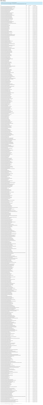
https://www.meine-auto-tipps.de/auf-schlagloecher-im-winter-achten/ (6, 249)
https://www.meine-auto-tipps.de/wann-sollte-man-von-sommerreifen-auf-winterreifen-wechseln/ (8, 240)
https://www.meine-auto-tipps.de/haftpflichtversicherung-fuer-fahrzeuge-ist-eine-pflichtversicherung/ (8, 336)
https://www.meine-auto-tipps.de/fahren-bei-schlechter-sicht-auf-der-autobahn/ (7, 245)
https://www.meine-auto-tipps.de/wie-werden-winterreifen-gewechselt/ (6, 94)
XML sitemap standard (14, 2)
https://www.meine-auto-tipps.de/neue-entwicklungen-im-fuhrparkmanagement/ (7, 340)
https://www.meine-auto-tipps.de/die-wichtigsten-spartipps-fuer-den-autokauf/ (7, 323)
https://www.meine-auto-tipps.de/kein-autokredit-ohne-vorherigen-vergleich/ (6, 350)
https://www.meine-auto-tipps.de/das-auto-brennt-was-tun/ (5, 311)
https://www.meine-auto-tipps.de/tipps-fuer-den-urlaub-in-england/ (6, 110)
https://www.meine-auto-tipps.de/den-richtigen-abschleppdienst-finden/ (6, 127)
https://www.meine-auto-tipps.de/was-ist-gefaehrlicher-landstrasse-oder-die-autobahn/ (7, 72)
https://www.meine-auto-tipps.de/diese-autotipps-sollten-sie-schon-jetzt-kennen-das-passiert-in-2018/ (8, 320)
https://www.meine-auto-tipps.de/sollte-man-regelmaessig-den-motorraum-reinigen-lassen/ (7, 76)
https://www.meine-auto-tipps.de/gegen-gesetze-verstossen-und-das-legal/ (6, 31)
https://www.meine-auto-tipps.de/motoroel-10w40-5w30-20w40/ (6, 102)
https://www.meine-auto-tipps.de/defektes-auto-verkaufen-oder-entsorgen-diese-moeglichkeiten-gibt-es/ (9, 345)
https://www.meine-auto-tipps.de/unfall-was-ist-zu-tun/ (5, 378)
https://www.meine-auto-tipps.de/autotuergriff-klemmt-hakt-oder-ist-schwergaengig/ (7, 253)
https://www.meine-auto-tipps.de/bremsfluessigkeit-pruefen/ (5, 155)
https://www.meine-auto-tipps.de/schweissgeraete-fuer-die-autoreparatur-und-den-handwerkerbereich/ (8, 291)
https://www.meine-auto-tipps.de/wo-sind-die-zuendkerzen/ (5, 119)
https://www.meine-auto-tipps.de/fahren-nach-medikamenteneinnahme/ (6, 282)
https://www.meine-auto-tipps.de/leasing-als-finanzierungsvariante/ (6, 357)
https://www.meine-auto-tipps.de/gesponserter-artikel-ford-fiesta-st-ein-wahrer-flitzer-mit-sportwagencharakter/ (9, 207)
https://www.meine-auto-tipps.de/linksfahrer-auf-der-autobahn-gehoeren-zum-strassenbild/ (8, 235)
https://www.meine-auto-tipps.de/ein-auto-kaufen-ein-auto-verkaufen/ (6, 77)
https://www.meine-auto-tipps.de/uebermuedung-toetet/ (5, 46)
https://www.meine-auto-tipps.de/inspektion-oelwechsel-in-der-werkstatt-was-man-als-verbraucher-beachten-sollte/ (9, 354)
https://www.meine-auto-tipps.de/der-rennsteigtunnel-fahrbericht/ (6, 227)
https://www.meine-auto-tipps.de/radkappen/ (4, 295)
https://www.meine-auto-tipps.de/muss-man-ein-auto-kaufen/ (5, 177)
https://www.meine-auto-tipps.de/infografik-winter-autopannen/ (5, 218)
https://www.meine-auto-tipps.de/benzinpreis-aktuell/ (5, 113)
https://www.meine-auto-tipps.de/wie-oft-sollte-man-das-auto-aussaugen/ (6, 273)
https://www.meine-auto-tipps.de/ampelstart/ (4, 169)
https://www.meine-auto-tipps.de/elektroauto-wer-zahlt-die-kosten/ (6, 223)
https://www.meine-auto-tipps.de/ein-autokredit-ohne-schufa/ (5, 160)
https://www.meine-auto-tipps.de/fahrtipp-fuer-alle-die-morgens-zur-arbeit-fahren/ (7, 9)
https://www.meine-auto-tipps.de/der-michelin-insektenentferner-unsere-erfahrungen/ (7, 290)
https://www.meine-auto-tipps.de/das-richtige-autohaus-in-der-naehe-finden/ (6, 186)
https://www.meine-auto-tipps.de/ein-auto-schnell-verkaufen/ (5, 181)
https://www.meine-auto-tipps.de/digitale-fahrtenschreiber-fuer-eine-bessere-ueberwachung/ (8, 35)
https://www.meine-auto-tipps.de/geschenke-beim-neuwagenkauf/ (6, 214)
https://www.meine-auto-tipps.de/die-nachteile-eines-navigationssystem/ (6, 106)
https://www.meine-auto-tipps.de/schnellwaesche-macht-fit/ (5, 151)
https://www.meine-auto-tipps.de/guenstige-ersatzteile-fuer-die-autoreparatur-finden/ (7, 134)
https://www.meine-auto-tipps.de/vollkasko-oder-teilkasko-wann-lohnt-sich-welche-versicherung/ (8, 210)
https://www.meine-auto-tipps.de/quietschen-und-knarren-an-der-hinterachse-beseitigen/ (7, 239)
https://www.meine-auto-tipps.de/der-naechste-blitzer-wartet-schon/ (6, 341)
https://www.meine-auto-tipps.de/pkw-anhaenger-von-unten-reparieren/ (6, 353)
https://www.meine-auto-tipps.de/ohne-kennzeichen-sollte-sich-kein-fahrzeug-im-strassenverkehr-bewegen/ (9, 256)
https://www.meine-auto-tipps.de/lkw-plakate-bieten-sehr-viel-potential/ (6, 232)
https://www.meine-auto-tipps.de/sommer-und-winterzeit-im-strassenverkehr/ (6, 203)
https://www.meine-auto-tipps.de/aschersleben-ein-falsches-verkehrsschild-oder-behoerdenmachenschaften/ (9, 215)
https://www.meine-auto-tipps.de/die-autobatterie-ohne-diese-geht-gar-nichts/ (6, 261)
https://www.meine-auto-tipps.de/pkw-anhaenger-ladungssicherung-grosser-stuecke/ (7, 224)
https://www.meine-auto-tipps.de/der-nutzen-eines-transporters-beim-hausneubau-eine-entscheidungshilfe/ (9, 390)
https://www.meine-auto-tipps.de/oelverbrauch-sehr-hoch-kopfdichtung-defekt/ (7, 324)
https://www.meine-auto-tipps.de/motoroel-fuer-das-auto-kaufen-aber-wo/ (6, 266)
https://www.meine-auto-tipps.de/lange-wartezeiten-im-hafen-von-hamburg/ (6, 51)
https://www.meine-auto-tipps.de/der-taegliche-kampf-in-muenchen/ (6, 10)
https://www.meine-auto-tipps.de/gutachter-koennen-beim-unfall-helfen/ (6, 298)
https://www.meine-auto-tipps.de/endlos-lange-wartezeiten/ (5, 38)
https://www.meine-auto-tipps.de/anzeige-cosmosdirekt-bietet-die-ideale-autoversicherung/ (8, 315)
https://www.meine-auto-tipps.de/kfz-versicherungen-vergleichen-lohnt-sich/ (6, 101)
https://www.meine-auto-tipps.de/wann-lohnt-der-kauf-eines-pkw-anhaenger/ (6, 319)
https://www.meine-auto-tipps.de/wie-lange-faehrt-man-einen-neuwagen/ (6, 197)
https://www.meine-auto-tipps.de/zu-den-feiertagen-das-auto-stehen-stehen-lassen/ (7, 392)
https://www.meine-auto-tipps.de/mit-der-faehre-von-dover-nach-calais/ (6, 42)
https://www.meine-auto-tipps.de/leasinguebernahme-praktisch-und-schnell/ (6, 131)
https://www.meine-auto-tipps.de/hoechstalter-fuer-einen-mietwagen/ (6, 189)
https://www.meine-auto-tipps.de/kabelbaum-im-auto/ (5, 172)
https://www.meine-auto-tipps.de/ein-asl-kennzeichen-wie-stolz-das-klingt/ (6, 13)
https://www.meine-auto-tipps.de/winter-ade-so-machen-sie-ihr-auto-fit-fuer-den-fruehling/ (8, 391)
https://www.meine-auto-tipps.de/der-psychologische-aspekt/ (5, 25)
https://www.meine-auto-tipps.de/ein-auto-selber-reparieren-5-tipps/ (6, 274)
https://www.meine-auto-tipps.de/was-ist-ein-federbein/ (5, 118)
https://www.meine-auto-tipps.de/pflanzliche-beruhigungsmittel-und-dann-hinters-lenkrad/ (8, 333)
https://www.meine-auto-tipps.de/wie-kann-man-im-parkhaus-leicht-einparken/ (7, 257)
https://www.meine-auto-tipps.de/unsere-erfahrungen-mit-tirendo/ (6, 383)
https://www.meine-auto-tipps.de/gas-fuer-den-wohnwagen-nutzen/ (6, 344)
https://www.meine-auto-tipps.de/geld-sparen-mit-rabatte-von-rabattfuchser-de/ (7, 98)
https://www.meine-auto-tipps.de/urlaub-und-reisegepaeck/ (5, 39)
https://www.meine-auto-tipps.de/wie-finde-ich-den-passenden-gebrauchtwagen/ (7, 302)
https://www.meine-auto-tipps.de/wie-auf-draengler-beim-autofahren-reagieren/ (7, 395)
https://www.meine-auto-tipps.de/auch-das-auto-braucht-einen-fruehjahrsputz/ (7, 219)
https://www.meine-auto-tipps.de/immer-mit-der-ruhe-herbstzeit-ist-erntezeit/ (6, 294)
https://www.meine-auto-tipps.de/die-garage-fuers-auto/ (5, 136)
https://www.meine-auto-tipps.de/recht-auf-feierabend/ (5, 30)
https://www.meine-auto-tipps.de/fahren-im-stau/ (4, 147)
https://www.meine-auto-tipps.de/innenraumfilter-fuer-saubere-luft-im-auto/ (6, 148)
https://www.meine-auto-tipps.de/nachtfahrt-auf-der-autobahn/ (5, 165)
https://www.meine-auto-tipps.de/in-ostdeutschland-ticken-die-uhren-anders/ (6, 14)
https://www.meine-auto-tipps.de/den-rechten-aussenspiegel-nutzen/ (6, 122)
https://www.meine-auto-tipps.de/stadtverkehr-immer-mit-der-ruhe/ (6, 135)
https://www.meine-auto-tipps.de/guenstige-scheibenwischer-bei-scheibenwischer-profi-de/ (8, 84)
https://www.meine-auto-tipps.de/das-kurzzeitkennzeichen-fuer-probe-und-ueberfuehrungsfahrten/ (8, 308)
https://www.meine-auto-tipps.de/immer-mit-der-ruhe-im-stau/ (5, 198)
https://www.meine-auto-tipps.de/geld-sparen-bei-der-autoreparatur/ (6, 277)
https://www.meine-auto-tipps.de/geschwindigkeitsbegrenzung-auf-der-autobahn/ (7, 123)
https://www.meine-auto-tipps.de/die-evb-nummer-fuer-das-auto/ (6, 278)
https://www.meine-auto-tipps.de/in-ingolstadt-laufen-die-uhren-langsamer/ (6, 52)
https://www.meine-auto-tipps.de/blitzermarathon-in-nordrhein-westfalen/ (6, 89)
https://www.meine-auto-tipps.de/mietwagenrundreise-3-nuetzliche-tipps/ (6, 220)
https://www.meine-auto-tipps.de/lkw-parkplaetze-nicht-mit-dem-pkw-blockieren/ (7, 312)
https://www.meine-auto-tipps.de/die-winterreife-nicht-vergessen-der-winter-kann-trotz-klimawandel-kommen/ (9, 349)
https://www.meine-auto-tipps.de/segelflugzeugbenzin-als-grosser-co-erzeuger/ (7, 371)
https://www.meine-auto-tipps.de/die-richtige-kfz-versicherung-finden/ (6, 114)
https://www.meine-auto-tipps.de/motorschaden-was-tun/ (5, 370)
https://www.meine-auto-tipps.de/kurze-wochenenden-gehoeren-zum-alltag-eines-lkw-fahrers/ (8, 34)
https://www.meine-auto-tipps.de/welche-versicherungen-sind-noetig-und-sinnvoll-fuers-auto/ (8, 329)
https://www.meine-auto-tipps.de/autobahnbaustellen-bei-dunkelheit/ (6, 81)
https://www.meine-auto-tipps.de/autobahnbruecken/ (5, 157)
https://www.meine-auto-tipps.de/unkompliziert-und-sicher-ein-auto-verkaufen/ (7, 173)
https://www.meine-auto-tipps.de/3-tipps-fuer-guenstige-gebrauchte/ (6, 269)
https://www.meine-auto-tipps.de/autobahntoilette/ (4, 105)
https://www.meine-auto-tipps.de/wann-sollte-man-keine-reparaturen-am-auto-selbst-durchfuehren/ (8, 231)
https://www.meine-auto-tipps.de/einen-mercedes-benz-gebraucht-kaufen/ (6, 152)
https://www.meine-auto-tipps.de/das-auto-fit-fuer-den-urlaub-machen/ (6, 164)
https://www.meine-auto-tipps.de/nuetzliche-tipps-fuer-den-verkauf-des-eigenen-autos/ (7, 265)
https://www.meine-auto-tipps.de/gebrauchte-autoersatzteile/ (5, 115)
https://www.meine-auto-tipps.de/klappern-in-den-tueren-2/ (5, 387)
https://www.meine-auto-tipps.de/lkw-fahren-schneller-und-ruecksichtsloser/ (6, 244)
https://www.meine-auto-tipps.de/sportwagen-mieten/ (5, 374)
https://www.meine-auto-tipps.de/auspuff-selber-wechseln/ (5, 202)
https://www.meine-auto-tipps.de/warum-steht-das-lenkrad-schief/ (6, 93)
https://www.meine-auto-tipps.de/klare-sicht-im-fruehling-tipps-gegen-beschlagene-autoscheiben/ (8, 400)
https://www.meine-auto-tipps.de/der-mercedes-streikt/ (5, 60)
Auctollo (25, 3)
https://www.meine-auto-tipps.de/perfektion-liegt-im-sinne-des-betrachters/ (6, 358)
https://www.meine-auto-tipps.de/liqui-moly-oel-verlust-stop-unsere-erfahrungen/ (7, 287)
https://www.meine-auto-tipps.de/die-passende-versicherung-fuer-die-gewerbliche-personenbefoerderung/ (9, 386)
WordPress (10, 3)
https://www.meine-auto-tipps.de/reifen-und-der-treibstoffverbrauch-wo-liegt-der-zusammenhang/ (8, 139)
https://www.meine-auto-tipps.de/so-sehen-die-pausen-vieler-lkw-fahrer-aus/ (6, 17)
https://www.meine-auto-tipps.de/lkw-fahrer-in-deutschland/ (5, 59)
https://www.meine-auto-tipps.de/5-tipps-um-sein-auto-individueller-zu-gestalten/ (7, 303)
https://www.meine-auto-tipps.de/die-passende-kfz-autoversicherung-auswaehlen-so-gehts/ (7, 365)
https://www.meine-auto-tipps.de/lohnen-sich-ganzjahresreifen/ (5, 80)
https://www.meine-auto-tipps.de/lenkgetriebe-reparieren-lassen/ (5, 73)
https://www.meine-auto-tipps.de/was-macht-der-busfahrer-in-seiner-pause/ (6, 22)
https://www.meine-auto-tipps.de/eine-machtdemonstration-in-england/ (6, 55)
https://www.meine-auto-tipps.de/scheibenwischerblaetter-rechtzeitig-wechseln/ (7, 375)
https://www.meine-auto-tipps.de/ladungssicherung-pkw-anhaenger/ (6, 126)
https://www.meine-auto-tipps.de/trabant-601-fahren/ (5, 144)
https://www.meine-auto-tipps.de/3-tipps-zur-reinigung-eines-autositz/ (6, 228)
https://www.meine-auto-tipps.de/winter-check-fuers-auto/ (5, 88)
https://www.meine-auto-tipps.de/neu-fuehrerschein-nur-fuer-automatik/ (6, 382)
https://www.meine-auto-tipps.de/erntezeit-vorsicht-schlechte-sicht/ (6, 332)
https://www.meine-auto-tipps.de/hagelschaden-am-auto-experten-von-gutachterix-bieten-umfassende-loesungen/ (9, 399)
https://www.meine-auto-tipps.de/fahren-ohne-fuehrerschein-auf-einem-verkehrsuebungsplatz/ (8, 299)
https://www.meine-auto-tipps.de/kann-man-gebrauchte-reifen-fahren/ (6, 190)
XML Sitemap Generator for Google (21, 3)
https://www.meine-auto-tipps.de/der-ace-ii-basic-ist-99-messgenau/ (6, 281)
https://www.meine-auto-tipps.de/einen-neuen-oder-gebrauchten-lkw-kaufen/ (6, 185)
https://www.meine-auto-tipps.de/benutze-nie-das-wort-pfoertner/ (6, 64)
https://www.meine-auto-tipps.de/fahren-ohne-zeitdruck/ (5, 156)
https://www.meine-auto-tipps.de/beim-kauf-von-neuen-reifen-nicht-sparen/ (6, 140)
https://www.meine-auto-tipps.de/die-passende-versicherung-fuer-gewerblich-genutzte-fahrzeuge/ (8, 361)
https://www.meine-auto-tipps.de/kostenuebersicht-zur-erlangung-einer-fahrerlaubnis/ (7, 328)
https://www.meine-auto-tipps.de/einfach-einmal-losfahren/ (5, 194)
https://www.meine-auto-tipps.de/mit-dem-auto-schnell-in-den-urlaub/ (6, 161)
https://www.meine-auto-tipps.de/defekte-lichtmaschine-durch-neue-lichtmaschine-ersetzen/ (8, 168)
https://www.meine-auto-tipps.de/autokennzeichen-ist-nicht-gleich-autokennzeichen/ (7, 143)
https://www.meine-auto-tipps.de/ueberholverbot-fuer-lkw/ (5, 67)
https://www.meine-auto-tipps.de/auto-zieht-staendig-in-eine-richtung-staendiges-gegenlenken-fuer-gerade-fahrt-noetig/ (10, 307)
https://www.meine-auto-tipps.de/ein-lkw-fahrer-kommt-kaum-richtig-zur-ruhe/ (7, 18)
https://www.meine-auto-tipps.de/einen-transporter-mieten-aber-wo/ (6, 337)
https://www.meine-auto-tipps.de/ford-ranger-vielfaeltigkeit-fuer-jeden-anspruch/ (7, 379)
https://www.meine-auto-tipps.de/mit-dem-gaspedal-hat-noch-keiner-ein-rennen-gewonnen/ (8, 43)
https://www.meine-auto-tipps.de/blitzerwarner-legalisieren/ (5, 85)
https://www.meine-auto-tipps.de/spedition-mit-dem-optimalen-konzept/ (6, 47)
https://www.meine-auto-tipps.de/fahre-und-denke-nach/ (5, 26)
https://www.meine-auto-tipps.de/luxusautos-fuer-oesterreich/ (5, 56)
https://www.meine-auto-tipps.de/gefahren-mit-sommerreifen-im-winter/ (6, 206)
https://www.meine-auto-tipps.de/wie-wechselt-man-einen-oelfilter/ (6, 97)
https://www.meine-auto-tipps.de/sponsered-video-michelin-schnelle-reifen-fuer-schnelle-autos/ (8, 182)
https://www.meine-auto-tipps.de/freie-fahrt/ (4, 176)
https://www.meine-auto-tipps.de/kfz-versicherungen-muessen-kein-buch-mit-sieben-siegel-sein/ (8, 236)
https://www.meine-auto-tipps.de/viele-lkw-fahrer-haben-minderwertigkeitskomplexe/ (7, 21)
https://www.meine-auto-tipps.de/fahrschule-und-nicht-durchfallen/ (6, 193)
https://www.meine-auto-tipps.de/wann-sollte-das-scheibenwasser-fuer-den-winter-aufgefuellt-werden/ (8, 248)
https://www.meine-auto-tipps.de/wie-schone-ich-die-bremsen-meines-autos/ (6, 270)
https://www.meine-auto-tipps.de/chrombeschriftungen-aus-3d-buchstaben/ (6, 178)
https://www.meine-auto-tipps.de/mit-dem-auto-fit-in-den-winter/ (6, 130)
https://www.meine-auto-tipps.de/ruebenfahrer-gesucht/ (5, 68)
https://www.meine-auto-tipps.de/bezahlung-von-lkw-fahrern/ (5, 63)
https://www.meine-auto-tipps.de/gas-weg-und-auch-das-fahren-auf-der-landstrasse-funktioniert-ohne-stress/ (9, 211)
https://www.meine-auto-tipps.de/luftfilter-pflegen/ (4, 199)
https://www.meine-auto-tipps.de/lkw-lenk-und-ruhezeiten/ (5, 109)
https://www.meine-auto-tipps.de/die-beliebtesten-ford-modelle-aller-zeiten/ (6, 286)
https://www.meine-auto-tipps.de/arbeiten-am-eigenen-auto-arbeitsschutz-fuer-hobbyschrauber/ (8, 316)
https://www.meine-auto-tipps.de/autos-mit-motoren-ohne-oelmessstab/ (6, 260)
